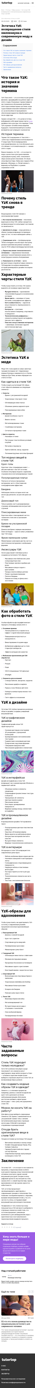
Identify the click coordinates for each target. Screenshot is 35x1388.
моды (30, 121)
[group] (17, 1319)
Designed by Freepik (6, 193)
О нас (3, 1366)
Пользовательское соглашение (13, 1379)
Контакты (5, 1370)
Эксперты (5, 1374)
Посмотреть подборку (14, 1258)
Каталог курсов (23, 3)
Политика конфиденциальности (13, 1382)
